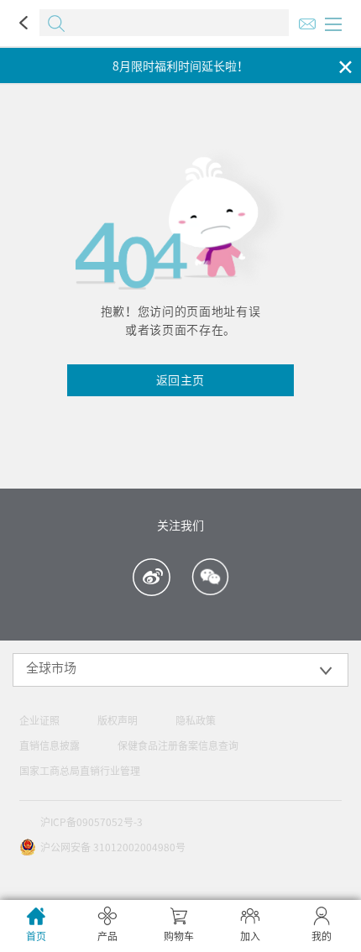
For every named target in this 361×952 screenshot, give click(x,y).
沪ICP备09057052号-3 (91, 822)
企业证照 (39, 720)
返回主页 (180, 380)
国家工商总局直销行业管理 (79, 771)
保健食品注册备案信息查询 (178, 745)
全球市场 (51, 668)
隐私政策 (195, 720)
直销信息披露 (49, 745)
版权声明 (117, 720)
